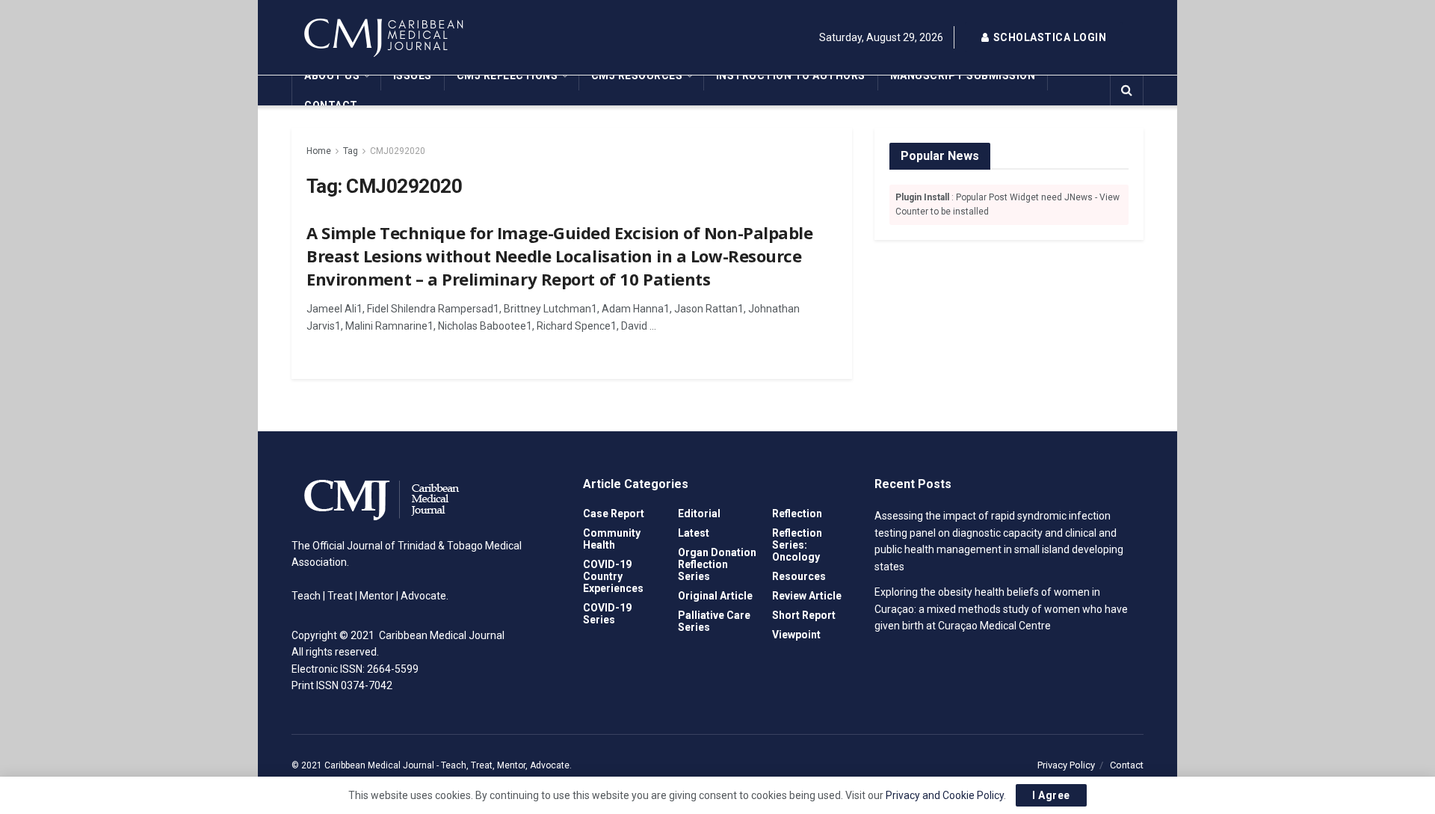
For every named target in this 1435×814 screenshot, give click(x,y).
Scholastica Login (1048, 37)
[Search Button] (1126, 90)
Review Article (807, 596)
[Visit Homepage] (426, 37)
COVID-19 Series (607, 614)
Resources (799, 576)
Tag (350, 151)
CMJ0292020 (397, 151)
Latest (693, 533)
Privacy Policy (1066, 765)
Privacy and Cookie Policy (945, 795)
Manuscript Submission (963, 75)
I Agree (1051, 795)
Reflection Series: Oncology (797, 545)
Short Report (804, 615)
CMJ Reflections (507, 75)
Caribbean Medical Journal (379, 765)
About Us (331, 75)
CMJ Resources (637, 75)
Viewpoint (796, 635)
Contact (331, 105)
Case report (613, 513)
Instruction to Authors (790, 75)
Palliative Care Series (714, 621)
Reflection (797, 513)
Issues (412, 75)
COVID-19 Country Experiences (613, 576)
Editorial (699, 513)
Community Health (612, 539)
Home (318, 151)
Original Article (715, 596)
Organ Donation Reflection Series (717, 564)
